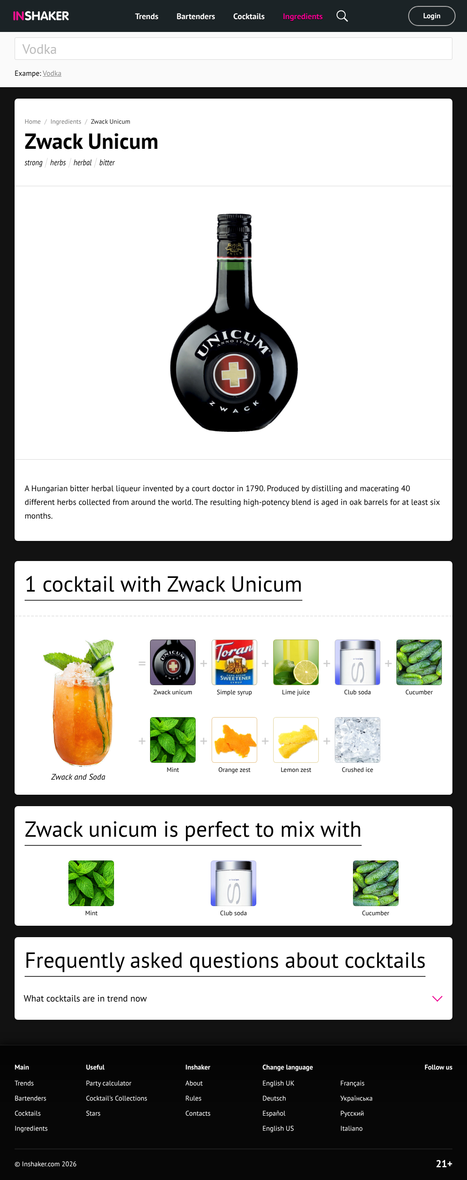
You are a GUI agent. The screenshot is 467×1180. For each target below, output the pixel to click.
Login (432, 16)
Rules (194, 1098)
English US (278, 1128)
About (194, 1083)
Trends (146, 16)
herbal (82, 162)
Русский (352, 1113)
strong (33, 162)
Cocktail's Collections (116, 1098)
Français (352, 1083)
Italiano (351, 1128)
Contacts (198, 1113)
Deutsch (274, 1098)
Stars (93, 1113)
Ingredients (302, 16)
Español (273, 1113)
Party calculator (108, 1083)
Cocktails (249, 16)
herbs (58, 162)
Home (33, 121)
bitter (107, 162)
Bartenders (195, 16)
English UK (278, 1083)
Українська (356, 1098)
